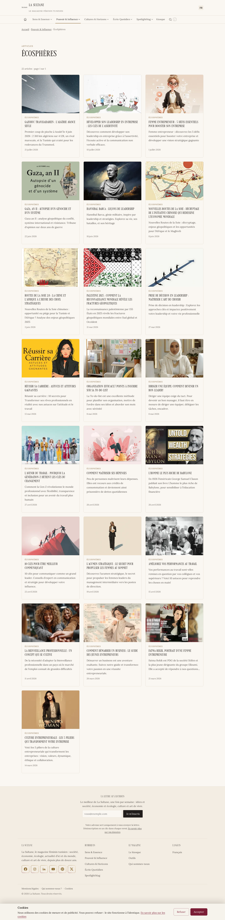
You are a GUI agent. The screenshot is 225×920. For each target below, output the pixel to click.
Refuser (181, 911)
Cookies (69, 888)
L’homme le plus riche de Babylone (170, 473)
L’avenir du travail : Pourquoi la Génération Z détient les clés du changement (45, 477)
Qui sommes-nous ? (52, 888)
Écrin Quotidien (121, 19)
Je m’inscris (133, 813)
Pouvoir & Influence (67, 19)
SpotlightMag (144, 19)
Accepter (199, 911)
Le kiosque (135, 852)
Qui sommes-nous (139, 863)
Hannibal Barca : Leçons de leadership (110, 209)
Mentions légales (30, 888)
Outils (132, 858)
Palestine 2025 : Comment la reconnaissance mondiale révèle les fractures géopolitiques (109, 299)
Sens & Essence (41, 19)
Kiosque (160, 19)
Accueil (25, 29)
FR (201, 7)
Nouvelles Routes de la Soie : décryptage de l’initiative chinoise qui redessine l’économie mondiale (174, 213)
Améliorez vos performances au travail (173, 564)
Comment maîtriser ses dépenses (107, 473)
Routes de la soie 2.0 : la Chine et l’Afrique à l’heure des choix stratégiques (45, 299)
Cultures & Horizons (95, 19)
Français (177, 852)
